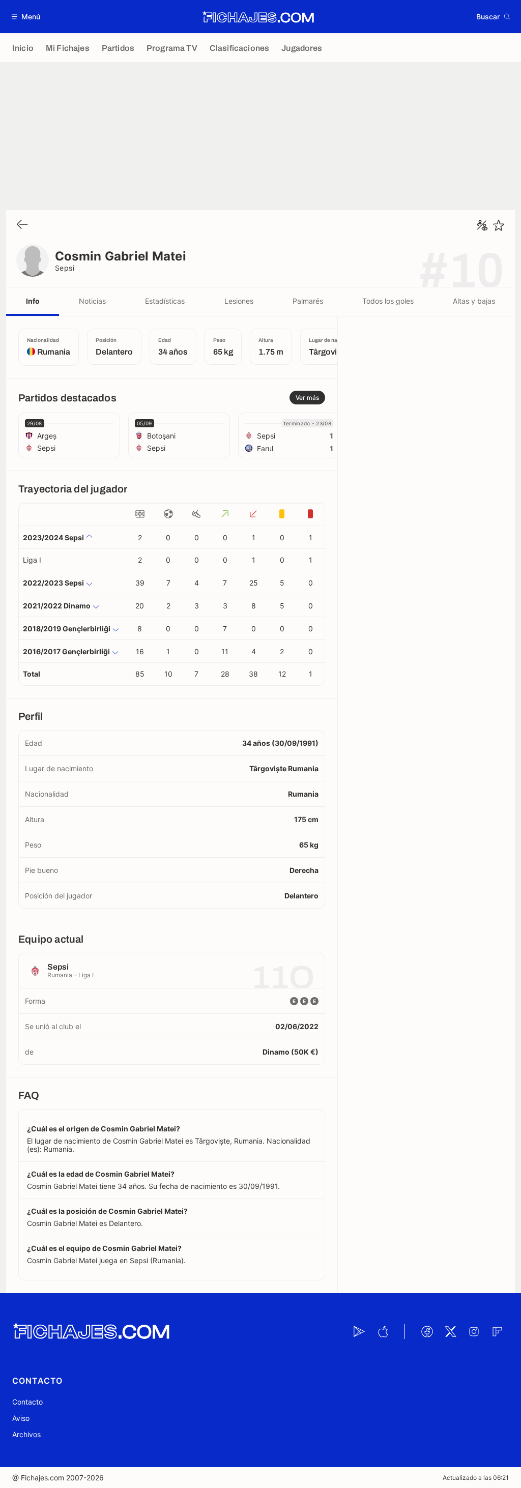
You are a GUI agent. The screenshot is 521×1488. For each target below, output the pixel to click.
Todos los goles (388, 301)
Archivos (26, 1434)
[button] (26, 16)
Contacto (27, 1401)
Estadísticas (165, 301)
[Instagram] (473, 1331)
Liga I (32, 560)
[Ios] (382, 1331)
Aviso (21, 1418)
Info (33, 301)
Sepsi (64, 268)
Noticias (92, 301)
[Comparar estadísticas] (482, 225)
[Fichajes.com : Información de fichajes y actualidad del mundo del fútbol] (258, 17)
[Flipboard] (497, 1331)
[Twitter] (450, 1331)
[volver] (22, 225)
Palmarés (308, 301)
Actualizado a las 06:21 (476, 1477)
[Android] (359, 1331)
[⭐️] (499, 225)
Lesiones (238, 301)
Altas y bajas (474, 301)
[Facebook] (427, 1331)
